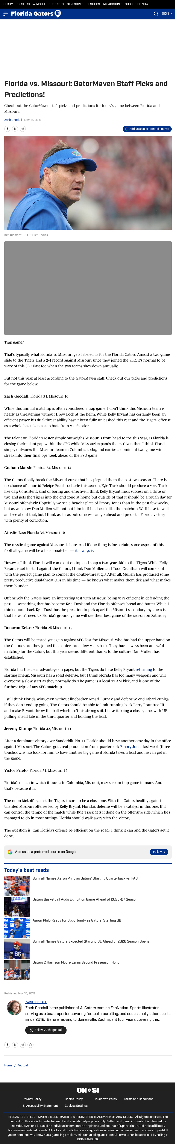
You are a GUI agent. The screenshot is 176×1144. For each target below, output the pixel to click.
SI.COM (8, 4)
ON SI (20, 4)
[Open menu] (6, 13)
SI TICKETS (56, 4)
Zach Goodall (13, 120)
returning (144, 669)
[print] (30, 1045)
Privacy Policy (32, 1099)
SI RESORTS (75, 4)
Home (8, 1065)
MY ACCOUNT (112, 4)
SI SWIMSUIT (36, 4)
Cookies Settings (76, 1106)
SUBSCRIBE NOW (137, 4)
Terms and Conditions (138, 1099)
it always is (84, 550)
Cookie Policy (74, 1099)
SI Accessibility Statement (40, 1106)
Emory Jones (131, 747)
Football (22, 1065)
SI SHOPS (93, 4)
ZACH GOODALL (36, 1002)
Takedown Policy (105, 1099)
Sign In (167, 13)
